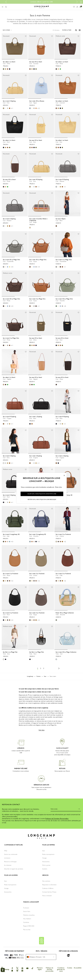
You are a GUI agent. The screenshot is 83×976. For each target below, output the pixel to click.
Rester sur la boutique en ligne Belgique (42, 499)
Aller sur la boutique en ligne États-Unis (42, 494)
